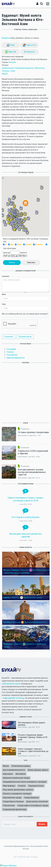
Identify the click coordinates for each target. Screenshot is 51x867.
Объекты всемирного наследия (17, 793)
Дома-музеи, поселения (37, 801)
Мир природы (9, 786)
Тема (4, 304)
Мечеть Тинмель (11, 570)
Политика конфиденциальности (16, 846)
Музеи (4, 74)
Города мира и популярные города (32, 805)
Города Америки (31, 797)
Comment (6, 276)
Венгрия (12, 62)
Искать (12, 262)
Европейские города (12, 797)
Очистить (31, 262)
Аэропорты (8, 774)
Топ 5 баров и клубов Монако (25, 517)
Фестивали (20, 774)
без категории (9, 248)
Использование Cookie (39, 846)
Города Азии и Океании (13, 801)
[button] (19, 229)
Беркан (6, 597)
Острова (21, 786)
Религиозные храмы (21, 766)
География (11, 349)
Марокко (25, 570)
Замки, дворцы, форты (38, 770)
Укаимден (8, 644)
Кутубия (7, 622)
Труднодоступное (36, 786)
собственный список (11, 684)
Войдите (5, 38)
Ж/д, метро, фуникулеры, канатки (18, 790)
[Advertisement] (25, 392)
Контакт (26, 849)
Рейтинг (10, 352)
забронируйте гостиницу (14, 698)
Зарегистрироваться (16, 358)
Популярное (12, 355)
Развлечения (9, 805)
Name (4, 294)
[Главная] (8, 4)
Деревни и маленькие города (16, 778)
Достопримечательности (35, 622)
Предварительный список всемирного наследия (24, 782)
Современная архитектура (14, 809)
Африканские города (32, 597)
